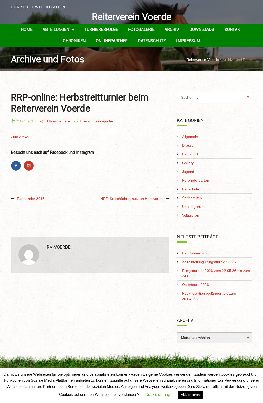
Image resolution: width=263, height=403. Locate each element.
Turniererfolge (101, 29)
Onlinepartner (112, 40)
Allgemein (190, 137)
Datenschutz (152, 40)
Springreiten (104, 121)
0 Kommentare (58, 121)
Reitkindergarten (195, 180)
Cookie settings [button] (158, 394)
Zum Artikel (20, 137)
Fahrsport (190, 154)
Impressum (188, 40)
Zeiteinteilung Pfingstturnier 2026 (209, 262)
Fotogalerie (141, 29)
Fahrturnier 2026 (196, 253)
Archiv (172, 29)
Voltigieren (190, 215)
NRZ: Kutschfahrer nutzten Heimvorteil (131, 198)
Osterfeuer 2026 (195, 285)
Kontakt (233, 29)
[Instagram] (29, 166)
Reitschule (190, 189)
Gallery (188, 163)
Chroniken (74, 40)
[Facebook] (17, 166)
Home (26, 29)
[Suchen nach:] (214, 97)
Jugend (188, 171)
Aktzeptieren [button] (190, 395)
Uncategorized (194, 206)
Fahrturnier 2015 (30, 198)
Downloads (201, 29)
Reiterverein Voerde (131, 17)
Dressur (86, 121)
